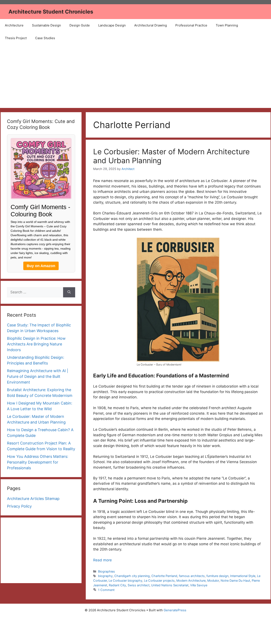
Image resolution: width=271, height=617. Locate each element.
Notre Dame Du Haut (235, 580)
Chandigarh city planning (132, 576)
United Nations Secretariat (169, 585)
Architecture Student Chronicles (50, 11)
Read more (102, 560)
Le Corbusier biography (125, 580)
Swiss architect (138, 585)
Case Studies (45, 38)
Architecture (14, 25)
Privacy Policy (19, 506)
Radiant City (117, 585)
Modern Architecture (191, 580)
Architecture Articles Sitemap (33, 498)
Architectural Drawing (150, 25)
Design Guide (79, 25)
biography (105, 576)
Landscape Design (112, 25)
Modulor (213, 580)
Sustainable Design (46, 25)
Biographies (106, 571)
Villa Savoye (198, 585)
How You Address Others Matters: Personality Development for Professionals (37, 462)
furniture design (217, 576)
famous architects (192, 576)
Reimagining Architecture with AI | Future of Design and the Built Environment (37, 376)
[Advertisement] (135, 76)
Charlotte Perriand (164, 576)
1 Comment (106, 590)
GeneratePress (175, 610)
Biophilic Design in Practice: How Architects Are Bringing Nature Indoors (36, 344)
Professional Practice (191, 25)
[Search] (69, 292)
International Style (242, 576)
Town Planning (227, 25)
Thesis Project (16, 38)
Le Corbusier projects (159, 580)
